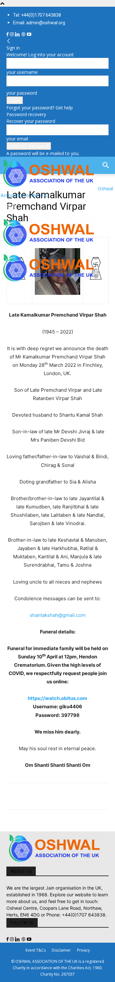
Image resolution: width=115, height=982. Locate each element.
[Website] (24, 34)
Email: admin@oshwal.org (39, 22)
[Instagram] (12, 34)
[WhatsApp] (56, 796)
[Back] (8, 41)
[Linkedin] (18, 34)
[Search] (106, 165)
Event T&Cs (36, 950)
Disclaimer (61, 950)
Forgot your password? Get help (39, 108)
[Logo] (48, 248)
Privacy (83, 950)
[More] (101, 796)
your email (17, 139)
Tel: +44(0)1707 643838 (37, 15)
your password (21, 93)
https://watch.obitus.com (57, 698)
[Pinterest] (42, 796)
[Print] (86, 796)
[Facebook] (8, 34)
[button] (11, 207)
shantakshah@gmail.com (58, 615)
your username (22, 72)
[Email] (71, 796)
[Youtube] (29, 34)
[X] (27, 796)
